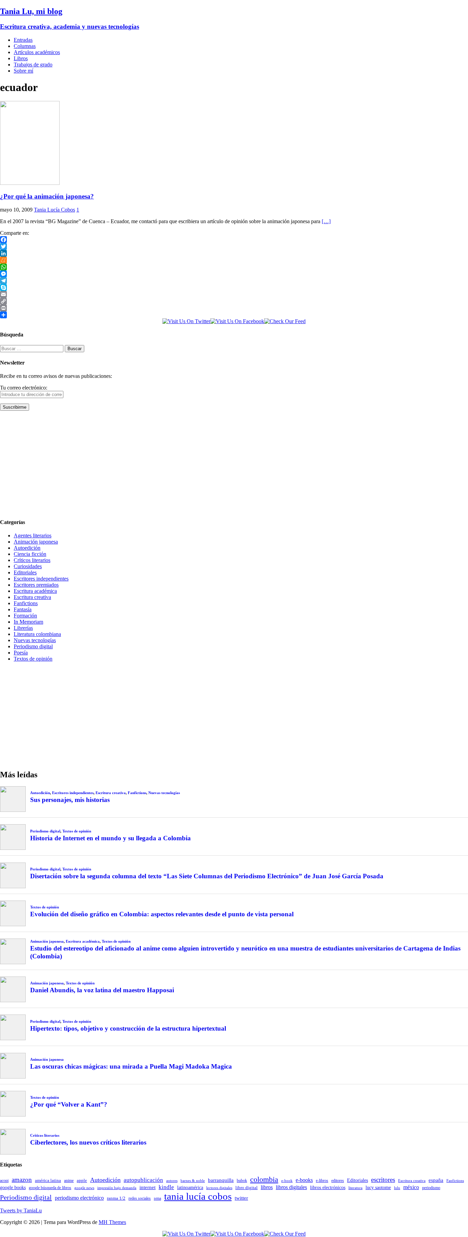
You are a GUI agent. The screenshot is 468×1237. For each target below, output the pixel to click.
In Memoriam (28, 622)
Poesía (21, 652)
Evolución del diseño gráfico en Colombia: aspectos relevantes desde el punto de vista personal (162, 914)
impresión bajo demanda (116, 1188)
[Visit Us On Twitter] (186, 321)
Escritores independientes (41, 579)
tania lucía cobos (198, 1196)
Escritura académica (35, 591)
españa (436, 1180)
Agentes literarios (32, 535)
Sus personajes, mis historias (70, 799)
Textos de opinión (33, 659)
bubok (242, 1180)
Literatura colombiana (37, 634)
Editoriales (25, 572)
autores (171, 1180)
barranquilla (221, 1180)
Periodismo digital (33, 646)
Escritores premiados (36, 585)
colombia (264, 1179)
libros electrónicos (327, 1187)
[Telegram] (234, 280)
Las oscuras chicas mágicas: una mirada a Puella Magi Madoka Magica (131, 1066)
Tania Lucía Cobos (54, 210)
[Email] (234, 294)
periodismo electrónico (79, 1198)
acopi (4, 1180)
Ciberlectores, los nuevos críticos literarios (88, 1142)
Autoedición (27, 548)
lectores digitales (219, 1188)
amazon (22, 1179)
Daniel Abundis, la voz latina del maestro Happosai (102, 990)
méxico (411, 1187)
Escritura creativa (32, 597)
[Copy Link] (234, 301)
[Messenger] (234, 273)
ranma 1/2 (116, 1198)
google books (13, 1187)
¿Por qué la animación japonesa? (47, 196)
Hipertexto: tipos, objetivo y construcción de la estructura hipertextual (128, 1028)
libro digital (246, 1187)
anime (69, 1180)
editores (337, 1180)
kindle (166, 1187)
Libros (21, 58)
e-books (304, 1180)
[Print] (234, 308)
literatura (355, 1188)
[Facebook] (234, 239)
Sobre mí (23, 71)
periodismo (431, 1187)
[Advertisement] (205, 464)
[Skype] (234, 287)
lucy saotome (378, 1187)
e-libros (322, 1180)
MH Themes (112, 1222)
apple (82, 1180)
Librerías (23, 628)
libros (267, 1187)
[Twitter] (234, 246)
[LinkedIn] (234, 253)
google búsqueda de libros (50, 1188)
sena (157, 1198)
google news (84, 1188)
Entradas (23, 40)
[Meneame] (234, 260)
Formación (25, 615)
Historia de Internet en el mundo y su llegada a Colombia (110, 838)
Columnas (25, 46)
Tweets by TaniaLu (21, 1210)
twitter (241, 1198)
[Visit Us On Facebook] (237, 321)
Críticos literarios (32, 560)
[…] (326, 221)
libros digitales (291, 1187)
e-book (287, 1181)
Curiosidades (28, 566)
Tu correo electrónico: (23, 388)
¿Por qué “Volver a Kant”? (68, 1104)
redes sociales (139, 1198)
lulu (397, 1188)
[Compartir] (234, 314)
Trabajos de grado (33, 64)
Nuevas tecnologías (35, 640)
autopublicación (143, 1180)
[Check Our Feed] (285, 321)
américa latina (48, 1180)
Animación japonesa (36, 542)
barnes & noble (193, 1181)
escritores (383, 1179)
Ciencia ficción (30, 554)
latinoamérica (190, 1187)
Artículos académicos (37, 52)
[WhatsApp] (234, 267)
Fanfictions (26, 603)
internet (147, 1187)
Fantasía (23, 609)
